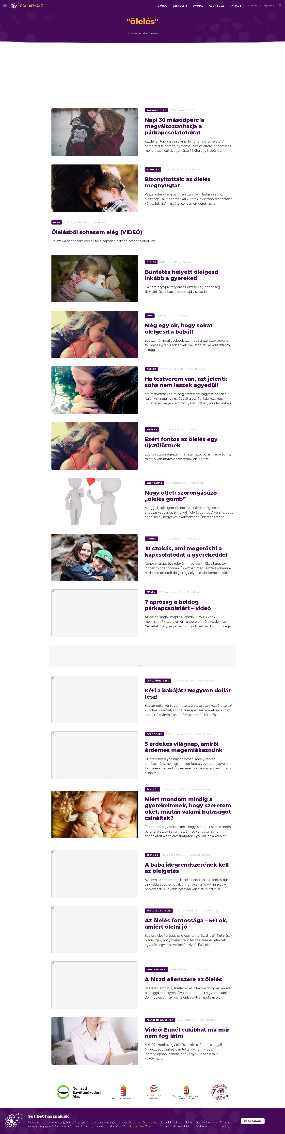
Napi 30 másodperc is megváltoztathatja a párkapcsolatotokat (175, 126)
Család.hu (197, 483)
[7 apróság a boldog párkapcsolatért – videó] (94, 613)
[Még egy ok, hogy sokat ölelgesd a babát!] (94, 334)
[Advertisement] (142, 74)
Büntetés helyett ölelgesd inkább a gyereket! (181, 275)
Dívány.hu (194, 538)
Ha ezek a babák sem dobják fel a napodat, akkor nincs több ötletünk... (104, 241)
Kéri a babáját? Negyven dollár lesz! (188, 693)
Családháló (27, 5)
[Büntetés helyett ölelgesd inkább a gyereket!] (94, 278)
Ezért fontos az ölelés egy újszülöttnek (181, 442)
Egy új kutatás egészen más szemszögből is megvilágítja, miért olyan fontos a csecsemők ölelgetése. (188, 456)
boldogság (154, 734)
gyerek (151, 538)
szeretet (153, 169)
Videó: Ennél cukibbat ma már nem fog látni (187, 1033)
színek (151, 592)
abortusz (216, 5)
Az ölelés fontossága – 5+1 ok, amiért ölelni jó (186, 923)
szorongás (154, 483)
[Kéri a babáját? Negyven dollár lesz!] (94, 699)
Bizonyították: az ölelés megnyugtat (178, 182)
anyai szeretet (157, 969)
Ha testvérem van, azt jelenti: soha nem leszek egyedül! (186, 382)
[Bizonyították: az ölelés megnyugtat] (94, 188)
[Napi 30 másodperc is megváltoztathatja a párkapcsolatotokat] (94, 132)
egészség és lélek (159, 910)
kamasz (235, 5)
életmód (152, 789)
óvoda (198, 5)
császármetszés (158, 680)
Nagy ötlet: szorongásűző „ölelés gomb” (181, 496)
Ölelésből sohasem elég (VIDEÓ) (96, 232)
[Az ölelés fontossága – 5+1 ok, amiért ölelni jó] (94, 929)
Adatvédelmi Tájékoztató (144, 1126)
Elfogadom (252, 1121)
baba (56, 222)
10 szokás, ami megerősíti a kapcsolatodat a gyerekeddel (186, 551)
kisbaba (152, 429)
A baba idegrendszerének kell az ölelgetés (187, 868)
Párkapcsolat (156, 110)
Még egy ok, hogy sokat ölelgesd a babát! (179, 328)
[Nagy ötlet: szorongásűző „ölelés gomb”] (94, 501)
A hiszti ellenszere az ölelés (183, 979)
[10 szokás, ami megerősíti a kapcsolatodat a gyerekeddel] (94, 557)
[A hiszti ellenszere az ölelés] (94, 985)
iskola (162, 5)
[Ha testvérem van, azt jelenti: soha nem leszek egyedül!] (94, 390)
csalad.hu (194, 169)
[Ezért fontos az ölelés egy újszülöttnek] (94, 446)
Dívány (187, 262)
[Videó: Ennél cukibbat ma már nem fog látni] (94, 1041)
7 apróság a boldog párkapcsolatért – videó (178, 605)
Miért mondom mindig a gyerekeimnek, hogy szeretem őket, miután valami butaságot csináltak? (188, 808)
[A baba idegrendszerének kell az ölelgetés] (94, 873)
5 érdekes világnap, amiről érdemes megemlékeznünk (184, 747)
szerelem (180, 5)
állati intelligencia (160, 1020)
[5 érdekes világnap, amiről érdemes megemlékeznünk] (94, 755)
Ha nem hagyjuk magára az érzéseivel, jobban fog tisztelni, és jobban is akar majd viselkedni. (182, 289)
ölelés (151, 262)
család (151, 369)
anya (150, 315)
